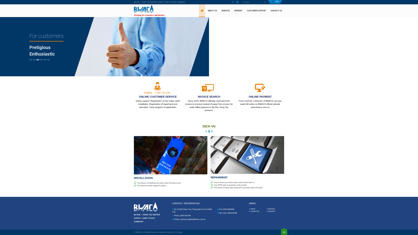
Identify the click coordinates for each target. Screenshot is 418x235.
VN (273, 2)
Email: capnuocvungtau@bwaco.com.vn (190, 219)
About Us (212, 10)
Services (225, 10)
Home (253, 209)
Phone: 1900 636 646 (182, 216)
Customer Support (256, 10)
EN (277, 2)
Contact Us (276, 10)
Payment (238, 10)
